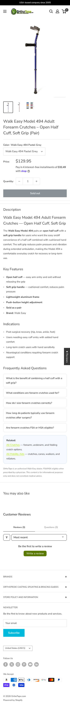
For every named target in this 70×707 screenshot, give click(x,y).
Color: (22, 145)
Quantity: (8, 181)
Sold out (35, 193)
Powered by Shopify (12, 700)
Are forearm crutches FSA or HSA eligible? (30, 427)
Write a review (35, 553)
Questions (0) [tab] (51, 527)
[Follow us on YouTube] (30, 664)
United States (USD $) (15, 648)
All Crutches (13, 445)
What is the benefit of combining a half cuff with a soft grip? (34, 380)
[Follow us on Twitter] (11, 664)
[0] (64, 11)
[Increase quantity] (36, 181)
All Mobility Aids (15, 454)
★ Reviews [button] (67, 357)
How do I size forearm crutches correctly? (29, 403)
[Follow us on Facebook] (5, 664)
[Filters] (6, 537)
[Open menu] (5, 11)
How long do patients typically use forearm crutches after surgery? (30, 415)
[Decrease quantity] (19, 181)
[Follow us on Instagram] (18, 664)
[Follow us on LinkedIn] (36, 664)
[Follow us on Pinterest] (24, 664)
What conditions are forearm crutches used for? (32, 392)
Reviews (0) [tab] (19, 527)
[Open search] (51, 11)
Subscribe (14, 633)
